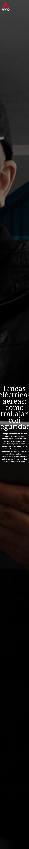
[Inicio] (6, 6)
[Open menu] (26, 6)
